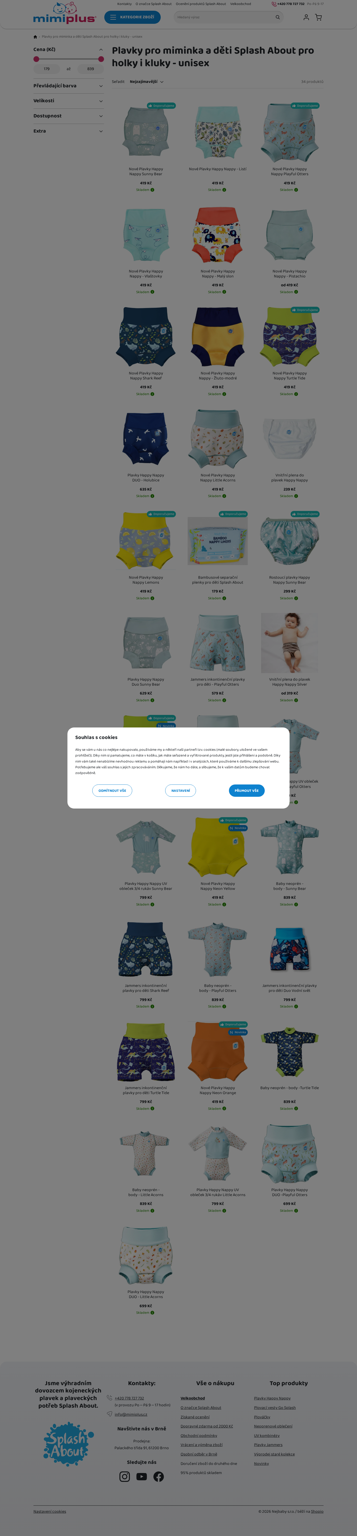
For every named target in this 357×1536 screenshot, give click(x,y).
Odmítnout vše (112, 791)
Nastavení (180, 791)
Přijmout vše (247, 791)
